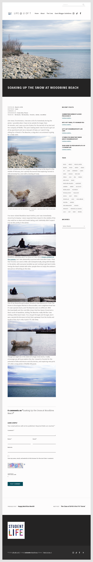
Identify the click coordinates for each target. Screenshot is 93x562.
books (70, 167)
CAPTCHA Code (12, 474)
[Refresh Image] (25, 464)
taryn (16, 109)
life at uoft (78, 186)
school (65, 196)
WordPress (34, 552)
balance (65, 167)
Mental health (66, 189)
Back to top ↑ (47, 552)
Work (74, 211)
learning (65, 186)
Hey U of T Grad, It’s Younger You (73, 122)
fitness (65, 177)
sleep (70, 196)
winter (37, 114)
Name (10, 439)
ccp (64, 170)
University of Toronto (76, 208)
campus (76, 167)
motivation (75, 189)
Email (35, 439)
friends (80, 177)
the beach (17, 114)
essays (81, 170)
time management (67, 205)
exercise (70, 173)
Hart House (66, 180)
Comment (11, 430)
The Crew (50, 13)
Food (70, 177)
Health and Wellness (68, 183)
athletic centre (78, 164)
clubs (68, 170)
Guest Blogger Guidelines (63, 13)
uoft (69, 211)
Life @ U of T (22, 13)
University (65, 208)
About (43, 13)
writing (80, 211)
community (75, 170)
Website (10, 447)
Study (72, 199)
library (72, 186)
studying (65, 202)
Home (37, 13)
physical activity (67, 192)
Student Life (66, 199)
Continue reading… (66, 118)
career (82, 167)
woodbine (43, 114)
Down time (20, 113)
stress (75, 196)
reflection (76, 192)
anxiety (70, 164)
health (72, 180)
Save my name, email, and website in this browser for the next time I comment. (31, 458)
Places (26, 113)
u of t (64, 211)
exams (64, 173)
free (75, 177)
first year (77, 173)
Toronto (32, 114)
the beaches (25, 114)
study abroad (79, 199)
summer (72, 202)
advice (64, 164)
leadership (78, 183)
